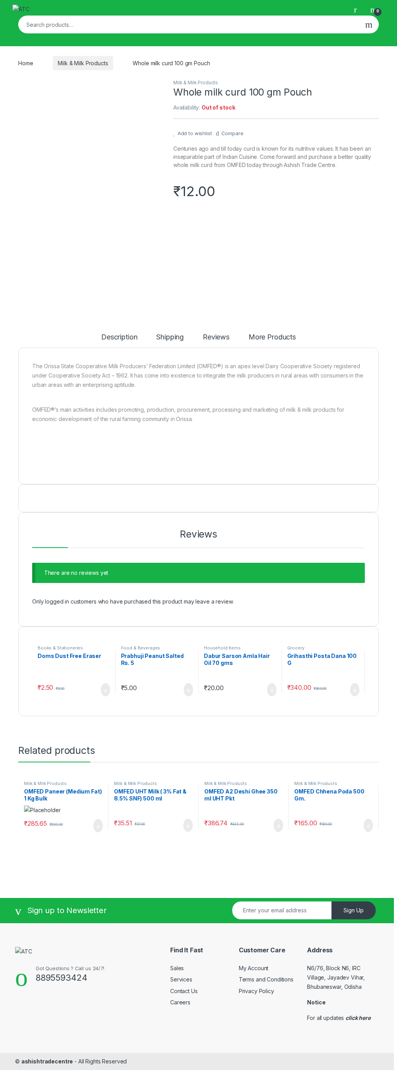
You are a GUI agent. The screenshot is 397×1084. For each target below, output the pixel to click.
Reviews (216, 337)
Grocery (295, 648)
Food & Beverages (141, 648)
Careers (180, 1002)
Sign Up (353, 910)
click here (358, 1017)
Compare (232, 133)
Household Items (222, 648)
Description (119, 337)
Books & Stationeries (60, 648)
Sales (177, 968)
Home (25, 63)
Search (369, 24)
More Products (272, 337)
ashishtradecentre (47, 1061)
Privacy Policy (256, 991)
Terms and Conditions (266, 979)
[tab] (119, 341)
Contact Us (184, 991)
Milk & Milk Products (83, 63)
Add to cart (105, 689)
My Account (254, 968)
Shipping (170, 337)
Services (181, 979)
